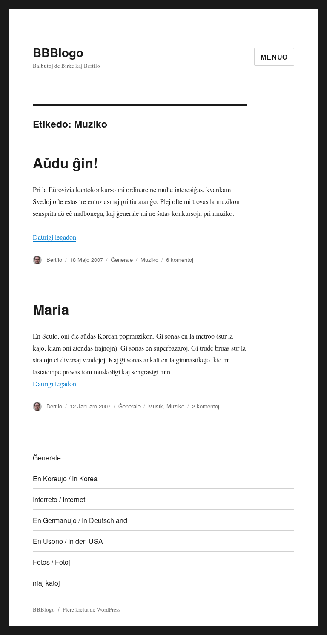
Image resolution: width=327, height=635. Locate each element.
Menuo (274, 57)
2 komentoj (205, 406)
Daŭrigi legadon (54, 237)
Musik (155, 406)
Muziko (149, 260)
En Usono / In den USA (68, 541)
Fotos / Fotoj (51, 562)
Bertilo (54, 260)
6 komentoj (179, 260)
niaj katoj (46, 583)
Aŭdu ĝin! (65, 162)
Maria (51, 309)
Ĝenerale (122, 260)
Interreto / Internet (59, 499)
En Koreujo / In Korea (65, 478)
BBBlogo (58, 52)
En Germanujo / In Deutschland (80, 520)
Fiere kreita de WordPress (91, 609)
